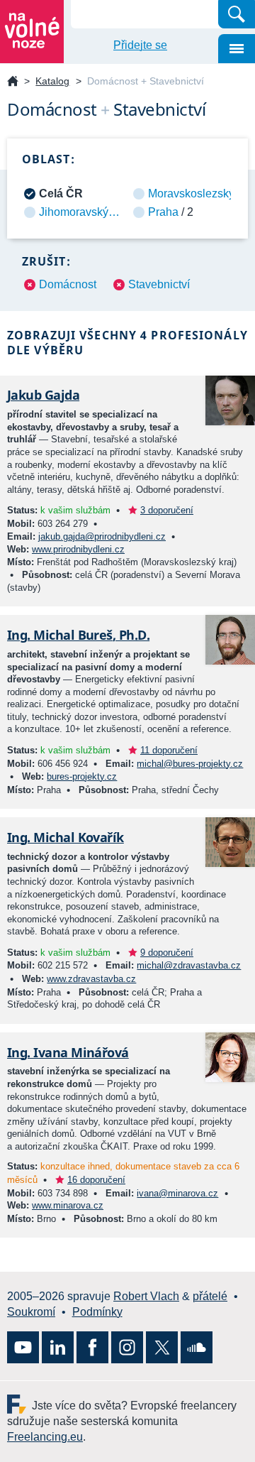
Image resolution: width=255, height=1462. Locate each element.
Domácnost (67, 284)
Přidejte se (140, 45)
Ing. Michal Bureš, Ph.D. (78, 634)
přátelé (210, 1296)
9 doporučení (166, 952)
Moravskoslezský (191, 193)
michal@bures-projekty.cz (190, 763)
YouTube (23, 1347)
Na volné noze (12, 82)
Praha (163, 212)
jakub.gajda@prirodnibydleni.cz (102, 536)
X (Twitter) (162, 1347)
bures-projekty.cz (82, 776)
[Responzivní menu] (236, 48)
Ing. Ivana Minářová (68, 1052)
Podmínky (97, 1312)
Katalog (52, 81)
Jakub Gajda (43, 394)
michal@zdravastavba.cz (189, 965)
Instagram (127, 1347)
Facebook (92, 1347)
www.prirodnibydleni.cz (78, 549)
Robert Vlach (146, 1296)
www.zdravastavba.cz (91, 978)
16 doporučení (96, 1179)
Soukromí (31, 1312)
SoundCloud (196, 1347)
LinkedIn (58, 1347)
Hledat (236, 14)
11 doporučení (169, 750)
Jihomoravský (73, 212)
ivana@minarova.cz (177, 1193)
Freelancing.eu (19, 1404)
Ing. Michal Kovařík (65, 837)
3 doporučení (166, 510)
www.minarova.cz (67, 1205)
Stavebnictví (159, 284)
